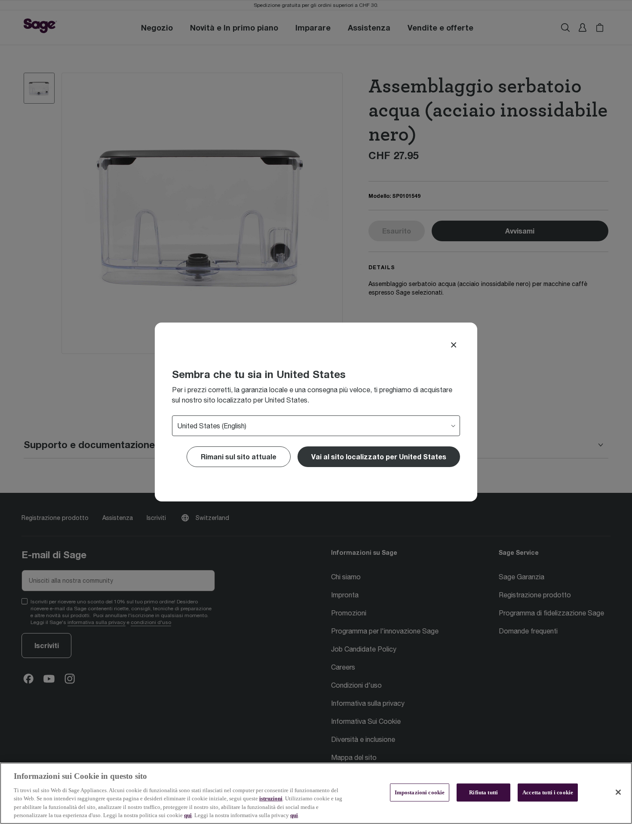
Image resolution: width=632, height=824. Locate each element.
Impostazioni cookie (420, 792)
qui (188, 815)
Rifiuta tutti (483, 792)
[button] (379, 456)
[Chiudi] (618, 792)
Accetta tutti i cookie (547, 792)
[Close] (453, 345)
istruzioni (270, 798)
